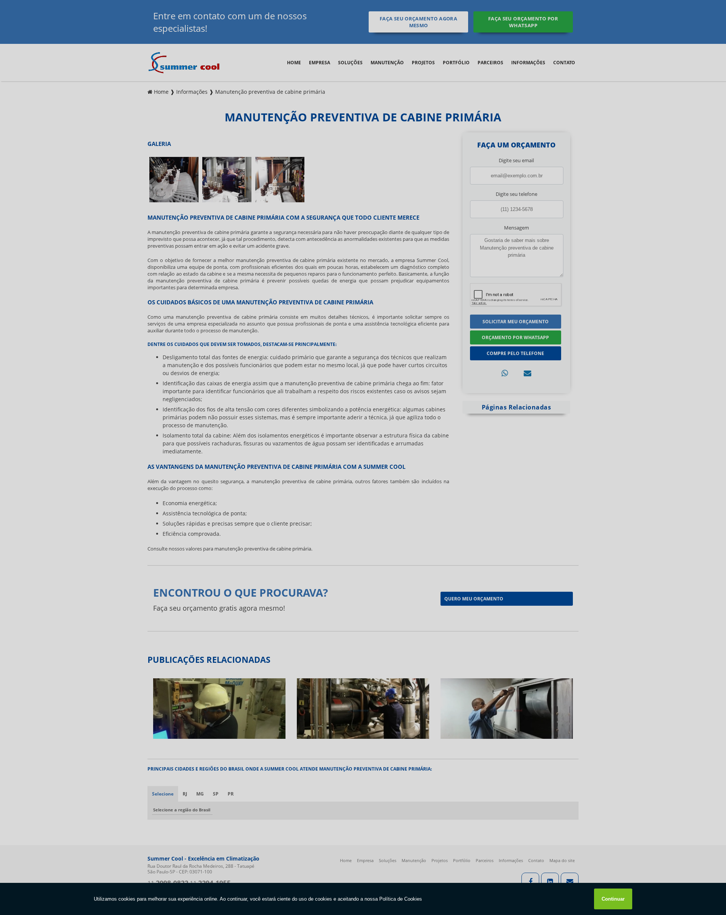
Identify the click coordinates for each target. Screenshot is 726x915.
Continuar (613, 899)
